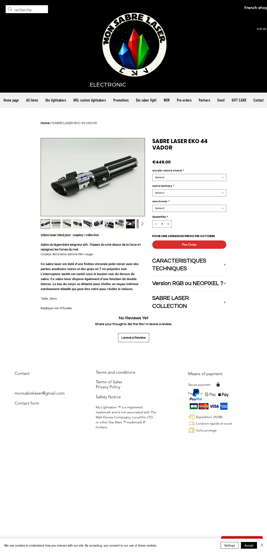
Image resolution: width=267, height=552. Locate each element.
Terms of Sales (109, 381)
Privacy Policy (108, 386)
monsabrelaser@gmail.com (40, 393)
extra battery (163, 186)
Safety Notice (108, 396)
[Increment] (168, 224)
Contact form (27, 403)
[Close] (261, 545)
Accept (248, 545)
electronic (161, 201)
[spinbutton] (162, 224)
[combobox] (189, 177)
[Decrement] (155, 224)
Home (45, 123)
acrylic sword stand (168, 170)
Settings (229, 545)
